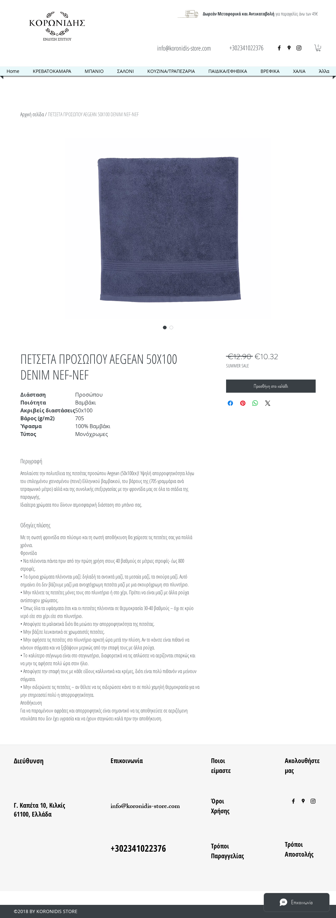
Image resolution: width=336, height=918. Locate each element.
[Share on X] (268, 403)
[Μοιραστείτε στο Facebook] (230, 403)
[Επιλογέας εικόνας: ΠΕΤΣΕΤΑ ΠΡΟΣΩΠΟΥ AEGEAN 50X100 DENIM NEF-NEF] (164, 327)
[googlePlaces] (289, 48)
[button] (318, 48)
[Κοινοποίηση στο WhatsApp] (255, 403)
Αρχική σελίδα (32, 114)
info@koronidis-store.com (184, 48)
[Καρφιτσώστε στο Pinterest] (243, 403)
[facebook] (279, 48)
